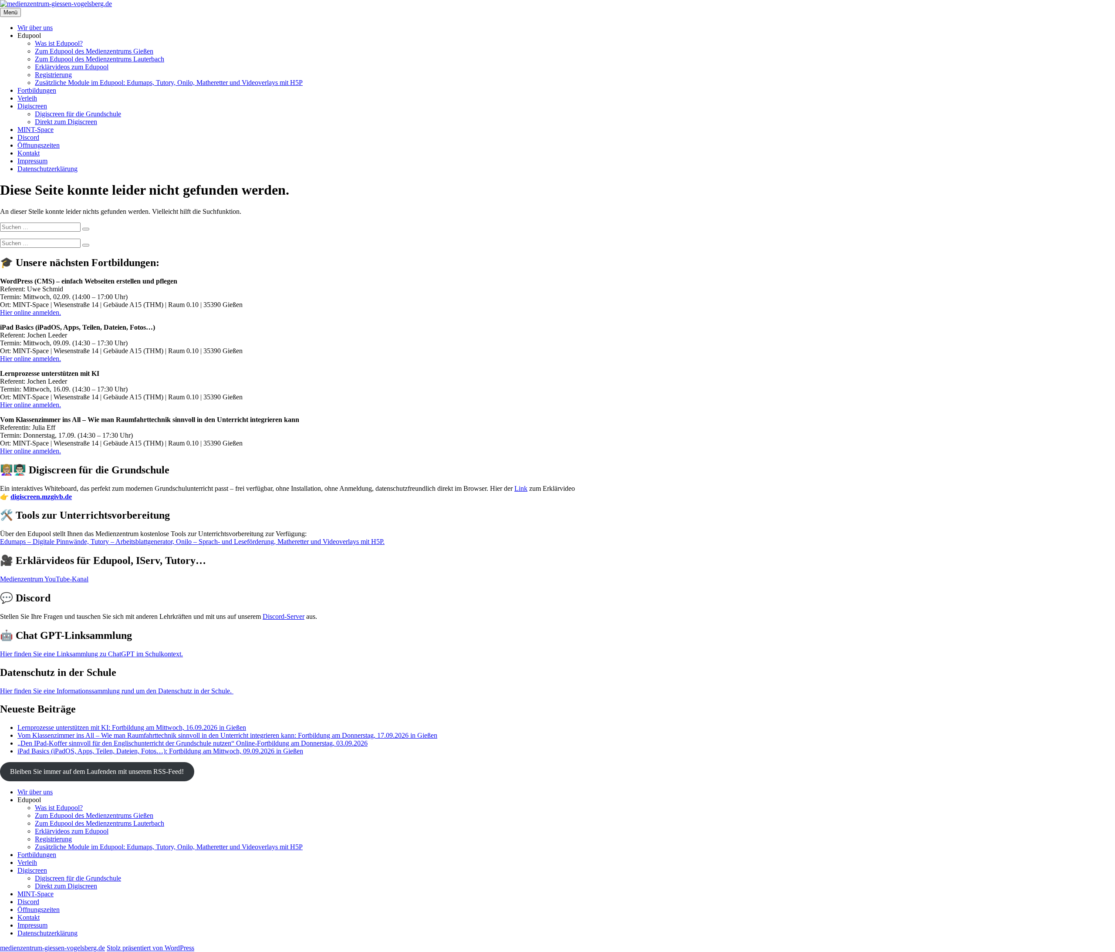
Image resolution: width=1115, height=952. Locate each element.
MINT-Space (35, 129)
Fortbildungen (36, 90)
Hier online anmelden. (30, 312)
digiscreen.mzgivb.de (41, 496)
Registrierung (53, 74)
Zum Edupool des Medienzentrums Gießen (94, 51)
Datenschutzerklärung (47, 168)
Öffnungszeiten (38, 145)
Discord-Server (283, 616)
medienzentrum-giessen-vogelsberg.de (52, 948)
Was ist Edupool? (59, 43)
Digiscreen (32, 106)
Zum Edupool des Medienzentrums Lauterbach (99, 59)
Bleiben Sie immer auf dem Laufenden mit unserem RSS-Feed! (97, 771)
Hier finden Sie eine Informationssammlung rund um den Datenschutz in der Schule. (116, 691)
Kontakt (28, 153)
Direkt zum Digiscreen (66, 121)
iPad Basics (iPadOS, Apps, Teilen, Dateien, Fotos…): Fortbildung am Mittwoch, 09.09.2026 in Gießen (160, 751)
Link (520, 488)
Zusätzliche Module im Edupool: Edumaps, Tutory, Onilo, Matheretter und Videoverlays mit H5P (169, 82)
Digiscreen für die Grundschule (78, 114)
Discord (28, 137)
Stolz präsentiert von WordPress (150, 948)
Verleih (27, 98)
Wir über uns (35, 27)
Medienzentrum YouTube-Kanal (44, 579)
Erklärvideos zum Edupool (71, 67)
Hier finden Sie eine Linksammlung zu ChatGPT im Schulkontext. (91, 654)
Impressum (32, 161)
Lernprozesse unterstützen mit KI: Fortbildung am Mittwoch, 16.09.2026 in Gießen (131, 727)
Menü (10, 12)
